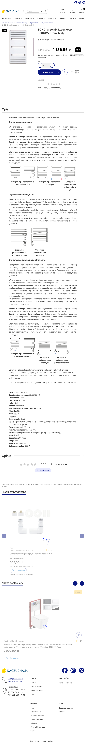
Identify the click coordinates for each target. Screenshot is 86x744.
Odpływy (33, 723)
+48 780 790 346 (15, 681)
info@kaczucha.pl (15, 678)
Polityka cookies (36, 687)
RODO (32, 694)
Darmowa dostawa (37, 715)
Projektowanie (35, 712)
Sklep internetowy (41, 741)
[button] (46, 11)
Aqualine (41, 80)
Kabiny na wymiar (36, 719)
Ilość (39, 61)
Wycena (33, 731)
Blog (32, 708)
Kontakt (33, 683)
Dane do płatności (65, 683)
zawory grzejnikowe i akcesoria (21, 550)
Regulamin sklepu (36, 690)
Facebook (62, 712)
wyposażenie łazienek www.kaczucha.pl (15, 23)
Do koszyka (20, 570)
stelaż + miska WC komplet (14, 641)
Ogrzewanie (34, 23)
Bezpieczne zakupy (66, 708)
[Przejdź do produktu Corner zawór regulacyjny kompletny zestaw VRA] (31, 521)
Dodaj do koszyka (51, 72)
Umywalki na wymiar (37, 727)
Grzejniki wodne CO (47, 23)
